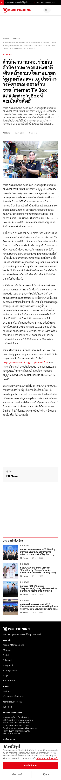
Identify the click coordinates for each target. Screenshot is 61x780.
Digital (6, 655)
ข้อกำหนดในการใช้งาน (12, 702)
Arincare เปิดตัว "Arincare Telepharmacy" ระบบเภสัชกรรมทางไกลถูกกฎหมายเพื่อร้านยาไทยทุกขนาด (38, 588)
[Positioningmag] (17, 10)
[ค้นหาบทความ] (47, 10)
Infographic (8, 665)
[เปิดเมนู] (55, 10)
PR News (16, 38)
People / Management (13, 645)
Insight (6, 675)
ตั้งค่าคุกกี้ (17, 774)
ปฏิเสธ (45, 774)
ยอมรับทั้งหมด (30, 765)
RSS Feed (7, 707)
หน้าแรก (6, 38)
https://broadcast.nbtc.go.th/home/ (23, 363)
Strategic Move (10, 670)
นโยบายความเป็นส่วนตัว (13, 696)
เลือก (45, 363)
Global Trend (9, 680)
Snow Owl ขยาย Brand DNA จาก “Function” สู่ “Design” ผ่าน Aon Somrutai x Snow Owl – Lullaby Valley (38, 570)
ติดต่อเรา (7, 691)
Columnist (7, 660)
